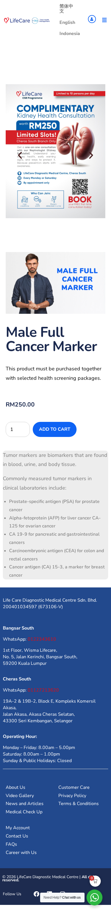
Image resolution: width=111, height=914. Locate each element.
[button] (19, 155)
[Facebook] (36, 894)
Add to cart (54, 429)
